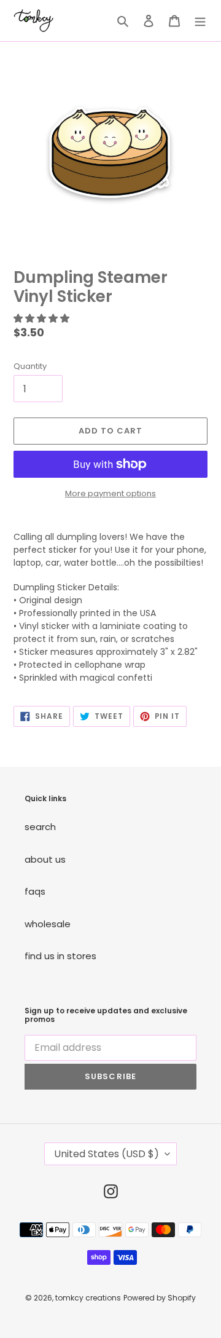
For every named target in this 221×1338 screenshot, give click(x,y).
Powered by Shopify (159, 1297)
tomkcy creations (88, 1297)
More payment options (110, 493)
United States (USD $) (106, 1154)
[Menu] (200, 20)
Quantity (30, 366)
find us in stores (60, 955)
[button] (43, 318)
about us (45, 859)
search (40, 826)
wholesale (48, 923)
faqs (35, 891)
